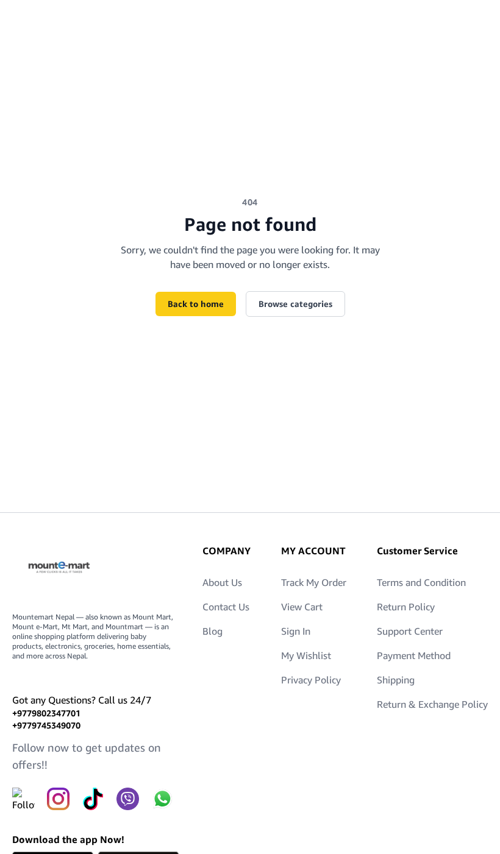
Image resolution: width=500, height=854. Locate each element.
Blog (212, 631)
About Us (222, 582)
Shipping (396, 680)
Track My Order (313, 582)
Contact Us (225, 607)
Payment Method (414, 655)
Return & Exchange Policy (432, 704)
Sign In (295, 631)
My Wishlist (306, 655)
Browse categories (295, 303)
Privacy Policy (311, 680)
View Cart (302, 607)
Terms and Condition (421, 582)
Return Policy (406, 607)
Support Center (410, 631)
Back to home (196, 303)
